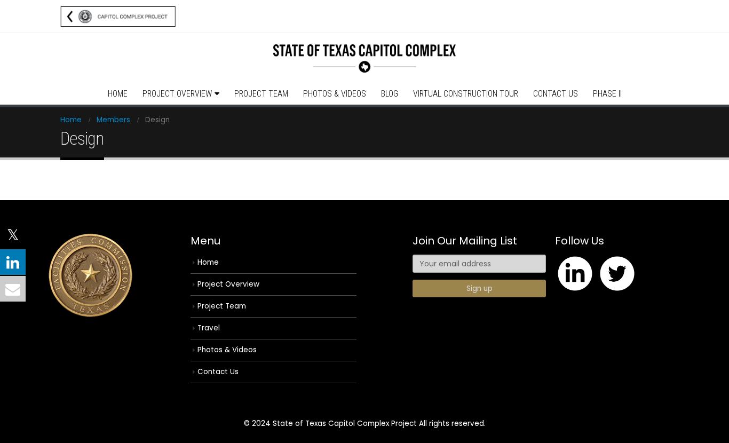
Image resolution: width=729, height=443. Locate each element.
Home (118, 94)
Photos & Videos (334, 94)
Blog (389, 94)
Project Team (261, 94)
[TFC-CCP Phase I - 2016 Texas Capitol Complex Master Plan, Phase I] (364, 58)
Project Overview (177, 94)
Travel (208, 328)
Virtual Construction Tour (465, 94)
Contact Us (555, 94)
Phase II (607, 94)
